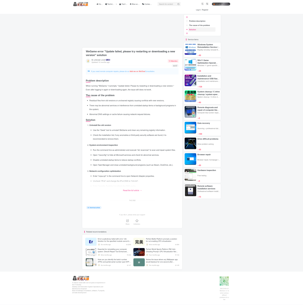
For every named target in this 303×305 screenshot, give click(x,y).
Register (205, 9)
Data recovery (203, 123)
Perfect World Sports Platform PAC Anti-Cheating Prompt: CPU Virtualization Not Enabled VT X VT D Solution (161, 251)
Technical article (95, 207)
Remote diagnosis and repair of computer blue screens (207, 110)
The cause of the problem (199, 25)
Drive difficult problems (207, 138)
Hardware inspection (206, 170)
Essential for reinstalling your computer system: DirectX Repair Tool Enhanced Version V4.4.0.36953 (112, 251)
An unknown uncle (98, 60)
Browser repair (204, 154)
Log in (198, 9)
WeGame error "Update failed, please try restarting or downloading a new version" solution (130, 53)
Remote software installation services (206, 187)
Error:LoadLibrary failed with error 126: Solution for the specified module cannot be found (114, 241)
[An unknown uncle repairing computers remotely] (80, 278)
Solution (192, 29)
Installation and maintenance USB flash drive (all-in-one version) (208, 78)
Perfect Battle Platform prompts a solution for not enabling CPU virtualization (161, 240)
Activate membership (222, 4)
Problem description (197, 21)
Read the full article (131, 190)
